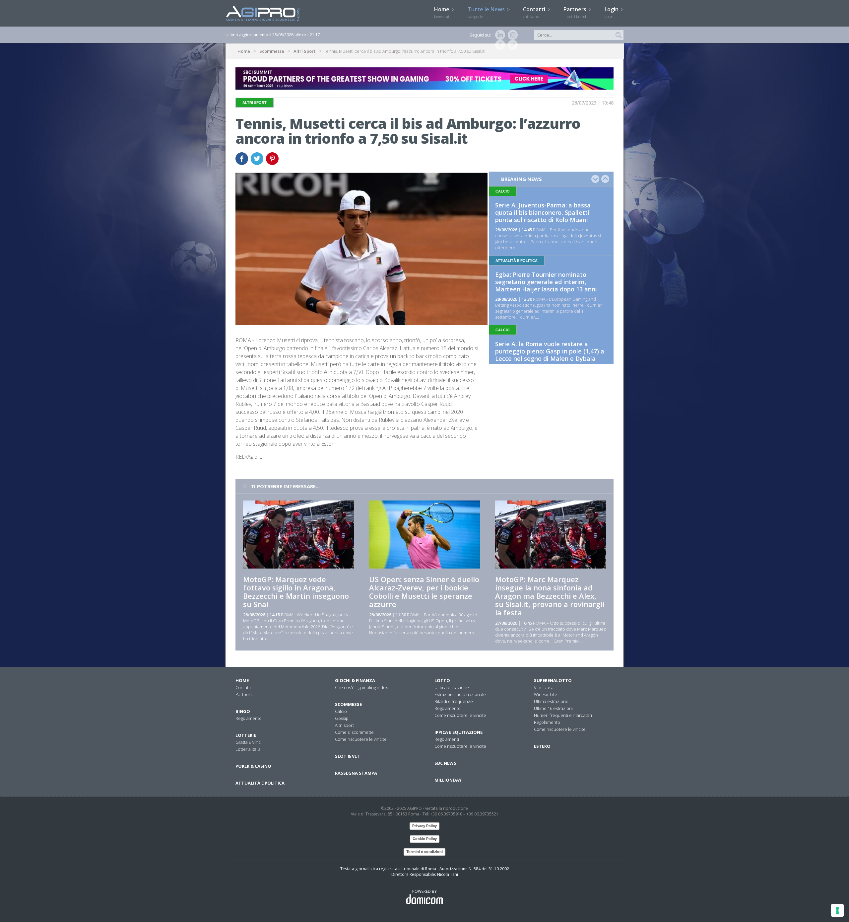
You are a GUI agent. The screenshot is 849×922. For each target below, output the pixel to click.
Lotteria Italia (248, 749)
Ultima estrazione (451, 687)
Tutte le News (487, 12)
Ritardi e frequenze (453, 701)
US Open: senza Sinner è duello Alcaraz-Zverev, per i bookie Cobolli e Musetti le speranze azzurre (424, 591)
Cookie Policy (425, 838)
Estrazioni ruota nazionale (460, 694)
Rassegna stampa (356, 773)
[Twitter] (511, 45)
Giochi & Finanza (355, 680)
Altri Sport (304, 51)
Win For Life (545, 694)
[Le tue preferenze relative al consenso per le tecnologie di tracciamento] (837, 910)
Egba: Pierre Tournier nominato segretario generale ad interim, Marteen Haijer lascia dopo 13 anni (546, 281)
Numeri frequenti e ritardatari (563, 715)
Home (442, 12)
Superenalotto (553, 680)
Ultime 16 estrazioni (553, 708)
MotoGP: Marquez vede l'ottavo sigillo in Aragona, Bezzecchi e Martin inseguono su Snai (296, 591)
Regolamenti (446, 739)
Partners (575, 12)
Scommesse (271, 51)
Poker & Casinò (253, 766)
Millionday (448, 780)
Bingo (242, 711)
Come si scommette (354, 732)
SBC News (445, 763)
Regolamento (248, 718)
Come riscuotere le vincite (361, 739)
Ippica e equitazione (458, 732)
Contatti (535, 12)
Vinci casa (544, 687)
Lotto (442, 680)
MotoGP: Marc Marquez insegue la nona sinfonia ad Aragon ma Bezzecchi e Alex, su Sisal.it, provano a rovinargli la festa (549, 595)
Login (612, 12)
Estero (542, 746)
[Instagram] (511, 35)
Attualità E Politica (260, 783)
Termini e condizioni (424, 851)
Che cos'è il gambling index (361, 687)
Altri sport (344, 725)
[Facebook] (498, 45)
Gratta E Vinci (248, 742)
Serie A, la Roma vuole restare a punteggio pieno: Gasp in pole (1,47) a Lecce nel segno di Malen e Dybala (549, 351)
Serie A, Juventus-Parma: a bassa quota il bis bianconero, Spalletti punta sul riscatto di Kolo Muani (543, 212)
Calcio (341, 711)
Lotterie (245, 735)
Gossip (342, 718)
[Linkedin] (498, 35)
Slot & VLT (347, 756)
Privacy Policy (424, 825)
